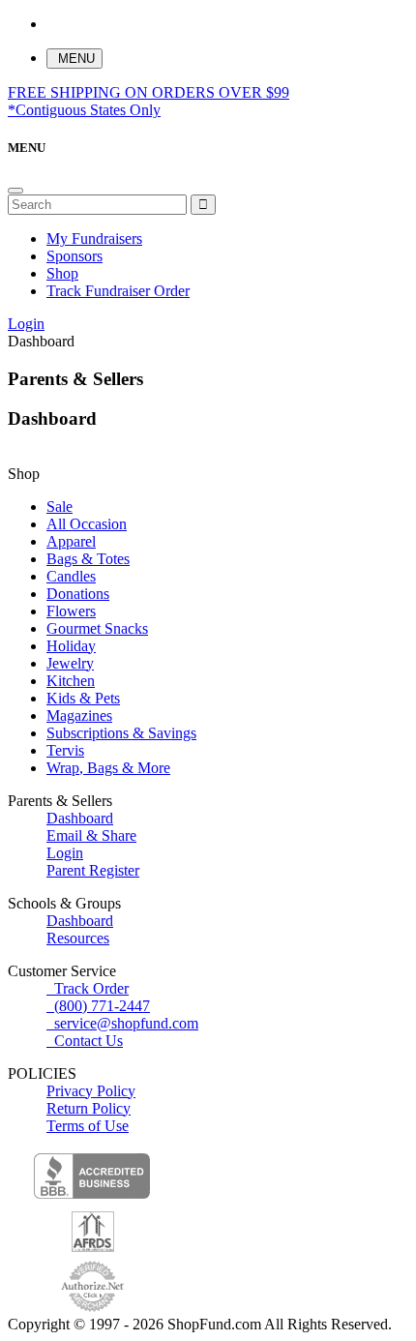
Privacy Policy (90, 1091)
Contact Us (84, 1040)
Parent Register (92, 870)
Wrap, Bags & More (108, 768)
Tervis (65, 750)
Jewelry (70, 663)
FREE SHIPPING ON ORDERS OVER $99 (148, 101)
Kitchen (70, 680)
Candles (71, 576)
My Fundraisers (94, 238)
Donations (77, 593)
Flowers (71, 611)
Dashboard (79, 818)
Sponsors (74, 256)
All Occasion (86, 524)
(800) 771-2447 (98, 1006)
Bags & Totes (88, 559)
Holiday (71, 646)
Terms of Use (87, 1126)
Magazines (79, 715)
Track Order (87, 988)
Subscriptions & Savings (121, 733)
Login (26, 323)
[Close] (15, 191)
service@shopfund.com (126, 1023)
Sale (59, 506)
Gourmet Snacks (97, 628)
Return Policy (88, 1108)
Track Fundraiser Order (118, 291)
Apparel (71, 541)
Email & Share (91, 835)
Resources (77, 938)
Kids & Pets (83, 698)
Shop (62, 273)
